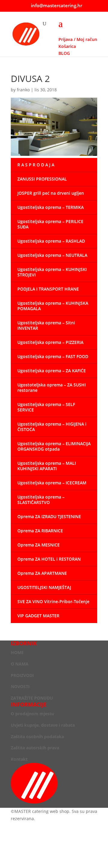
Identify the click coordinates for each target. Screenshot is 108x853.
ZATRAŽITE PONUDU (32, 698)
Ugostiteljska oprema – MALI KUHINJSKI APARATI (46, 465)
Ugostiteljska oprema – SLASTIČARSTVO (40, 499)
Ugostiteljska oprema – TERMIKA (50, 207)
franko (23, 90)
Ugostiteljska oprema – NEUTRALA (52, 255)
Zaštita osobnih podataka (37, 736)
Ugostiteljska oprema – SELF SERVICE (46, 407)
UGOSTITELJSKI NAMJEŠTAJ (44, 587)
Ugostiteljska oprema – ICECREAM (51, 483)
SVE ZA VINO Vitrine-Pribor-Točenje (53, 601)
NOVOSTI (20, 686)
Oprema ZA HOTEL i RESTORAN (49, 559)
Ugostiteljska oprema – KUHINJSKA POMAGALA (52, 305)
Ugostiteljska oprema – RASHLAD (51, 241)
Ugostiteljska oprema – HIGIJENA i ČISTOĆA (51, 426)
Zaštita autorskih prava (35, 748)
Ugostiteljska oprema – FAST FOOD (52, 356)
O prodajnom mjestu (32, 713)
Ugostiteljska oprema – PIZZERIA (50, 342)
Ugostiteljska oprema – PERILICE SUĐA (50, 224)
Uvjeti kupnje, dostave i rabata (43, 725)
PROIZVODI (22, 675)
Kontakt (19, 759)
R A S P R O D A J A (35, 165)
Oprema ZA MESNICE (38, 545)
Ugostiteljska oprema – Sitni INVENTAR (46, 325)
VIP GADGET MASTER (38, 616)
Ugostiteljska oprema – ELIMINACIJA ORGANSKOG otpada (54, 446)
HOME (17, 652)
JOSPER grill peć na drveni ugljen (50, 193)
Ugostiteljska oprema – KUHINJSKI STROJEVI (52, 272)
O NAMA (19, 664)
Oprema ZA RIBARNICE (40, 531)
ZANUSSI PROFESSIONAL (42, 179)
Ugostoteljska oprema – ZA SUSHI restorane (51, 387)
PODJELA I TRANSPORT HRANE (48, 289)
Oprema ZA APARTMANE (42, 573)
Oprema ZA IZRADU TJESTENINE (49, 516)
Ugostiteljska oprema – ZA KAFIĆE (51, 370)
